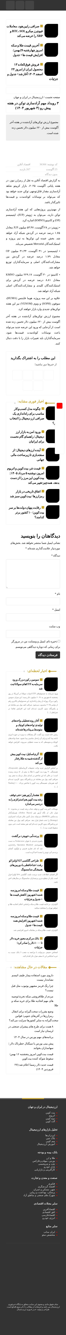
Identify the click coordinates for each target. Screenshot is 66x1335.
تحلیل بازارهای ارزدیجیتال (43, 1129)
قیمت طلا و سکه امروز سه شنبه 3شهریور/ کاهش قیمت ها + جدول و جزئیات (26, 895)
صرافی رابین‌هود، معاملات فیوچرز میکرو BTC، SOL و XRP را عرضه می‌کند (25, 31)
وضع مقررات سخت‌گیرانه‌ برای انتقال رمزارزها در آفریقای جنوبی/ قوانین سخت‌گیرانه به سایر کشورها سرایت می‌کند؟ (33, 1016)
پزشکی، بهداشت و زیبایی (42, 1192)
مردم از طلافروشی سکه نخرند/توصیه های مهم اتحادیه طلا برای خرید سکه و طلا (35, 1001)
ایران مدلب (49, 1232)
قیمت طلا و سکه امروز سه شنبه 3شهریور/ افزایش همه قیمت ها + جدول (26, 921)
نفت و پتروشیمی (46, 1164)
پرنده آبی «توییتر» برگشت (25, 836)
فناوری (51, 1183)
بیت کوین (50, 1112)
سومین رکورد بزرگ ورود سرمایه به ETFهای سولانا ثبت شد (26, 684)
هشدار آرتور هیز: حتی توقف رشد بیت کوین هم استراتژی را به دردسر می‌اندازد (25, 799)
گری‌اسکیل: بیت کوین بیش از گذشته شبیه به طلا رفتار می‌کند (26, 758)
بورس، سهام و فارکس (43, 1161)
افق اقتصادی (48, 1212)
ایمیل (56, 609)
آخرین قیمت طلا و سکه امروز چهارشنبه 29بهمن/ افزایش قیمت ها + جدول (27, 50)
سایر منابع (51, 1226)
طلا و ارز (50, 1158)
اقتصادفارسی (48, 1215)
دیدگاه (55, 555)
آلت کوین (50, 1121)
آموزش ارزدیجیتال (46, 1144)
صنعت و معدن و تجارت (44, 1177)
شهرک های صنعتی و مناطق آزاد (39, 1195)
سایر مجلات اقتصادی (45, 1203)
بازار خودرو (49, 1167)
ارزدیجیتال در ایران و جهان (28, 97)
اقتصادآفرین (49, 1209)
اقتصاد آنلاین (23, 164)
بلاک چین (50, 1138)
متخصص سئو (48, 1235)
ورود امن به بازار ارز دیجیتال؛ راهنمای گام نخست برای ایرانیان (27, 436)
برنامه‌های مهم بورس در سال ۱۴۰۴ (33, 1037)
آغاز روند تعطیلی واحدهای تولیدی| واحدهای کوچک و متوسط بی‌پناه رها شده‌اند (27, 725)
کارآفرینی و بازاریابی (44, 1169)
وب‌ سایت (54, 626)
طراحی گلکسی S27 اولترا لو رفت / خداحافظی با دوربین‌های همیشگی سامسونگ (25, 865)
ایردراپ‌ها (50, 1135)
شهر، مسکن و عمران (44, 1189)
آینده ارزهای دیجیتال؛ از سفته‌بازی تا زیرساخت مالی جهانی (27, 454)
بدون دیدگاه (51, 174)
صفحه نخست (52, 97)
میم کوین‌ (50, 1141)
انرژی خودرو (48, 1218)
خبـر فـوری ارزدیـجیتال (26, 1309)
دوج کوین (50, 1118)
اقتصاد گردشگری (46, 1186)
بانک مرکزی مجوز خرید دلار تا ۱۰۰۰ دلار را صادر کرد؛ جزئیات (26, 943)
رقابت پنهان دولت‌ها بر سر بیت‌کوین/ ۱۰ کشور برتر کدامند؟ (26, 512)
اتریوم (52, 1115)
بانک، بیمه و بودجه (47, 1152)
